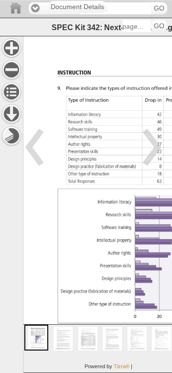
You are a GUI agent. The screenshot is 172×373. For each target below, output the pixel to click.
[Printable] (11, 135)
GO (159, 8)
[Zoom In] (11, 47)
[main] (97, 204)
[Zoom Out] (11, 69)
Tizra (121, 366)
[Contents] (11, 91)
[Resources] (11, 113)
